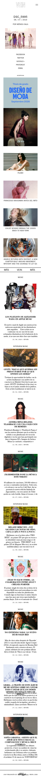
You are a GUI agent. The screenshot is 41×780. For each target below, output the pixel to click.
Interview (17, 346)
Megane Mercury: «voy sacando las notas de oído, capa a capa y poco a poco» (20, 529)
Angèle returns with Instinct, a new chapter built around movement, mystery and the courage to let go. (20, 262)
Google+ (4, 778)
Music (20, 277)
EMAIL (20, 68)
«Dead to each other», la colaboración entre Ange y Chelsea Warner (20, 582)
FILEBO (20, 173)
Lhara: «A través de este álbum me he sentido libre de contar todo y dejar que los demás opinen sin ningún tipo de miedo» (20, 689)
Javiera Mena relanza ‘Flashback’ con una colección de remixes (20, 424)
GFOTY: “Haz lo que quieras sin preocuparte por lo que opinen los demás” (20, 372)
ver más (26, 339)
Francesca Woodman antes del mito (20, 201)
